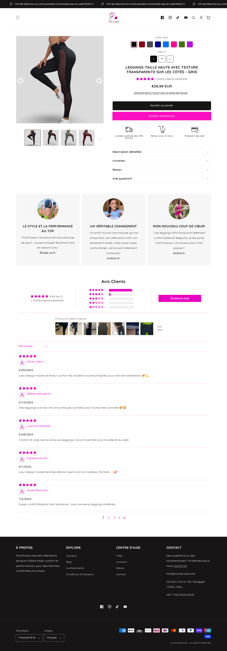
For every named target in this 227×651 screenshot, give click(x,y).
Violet (190, 44)
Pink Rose (183, 643)
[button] (18, 17)
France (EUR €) (27, 637)
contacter (180, 566)
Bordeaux (142, 44)
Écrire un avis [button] (180, 298)
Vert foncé (182, 44)
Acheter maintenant (162, 116)
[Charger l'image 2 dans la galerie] (51, 138)
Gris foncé (150, 44)
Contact (121, 574)
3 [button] (114, 517)
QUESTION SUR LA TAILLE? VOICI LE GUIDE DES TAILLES (161, 93)
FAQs (119, 556)
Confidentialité (75, 568)
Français (52, 637)
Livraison (121, 562)
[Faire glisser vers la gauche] (20, 80)
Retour (120, 568)
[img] (27, 356)
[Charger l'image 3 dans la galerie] (69, 138)
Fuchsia (174, 44)
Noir (134, 44)
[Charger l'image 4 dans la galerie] (87, 138)
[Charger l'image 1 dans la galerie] (33, 138)
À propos (71, 556)
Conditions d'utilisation (80, 574)
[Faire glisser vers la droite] (99, 80)
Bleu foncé (158, 44)
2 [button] (109, 517)
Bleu (166, 44)
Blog (68, 562)
